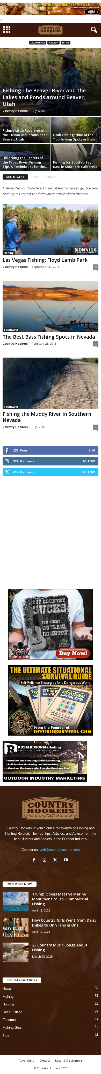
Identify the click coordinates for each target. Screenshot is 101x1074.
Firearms (9, 1020)
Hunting (8, 1004)
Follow (89, 461)
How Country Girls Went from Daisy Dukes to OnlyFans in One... (64, 923)
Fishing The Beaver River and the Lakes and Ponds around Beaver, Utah (44, 97)
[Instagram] (45, 860)
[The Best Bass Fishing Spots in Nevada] (50, 306)
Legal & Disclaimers (68, 1060)
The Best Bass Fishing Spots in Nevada (49, 337)
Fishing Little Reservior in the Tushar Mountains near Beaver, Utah (25, 135)
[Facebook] (35, 860)
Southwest (11, 329)
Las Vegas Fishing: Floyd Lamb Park (45, 260)
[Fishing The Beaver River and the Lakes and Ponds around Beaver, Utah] (50, 82)
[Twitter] (56, 860)
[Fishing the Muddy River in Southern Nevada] (50, 383)
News (7, 989)
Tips (6, 1035)
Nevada (53, 42)
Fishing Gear (12, 1027)
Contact (44, 1060)
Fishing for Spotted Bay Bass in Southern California (75, 164)
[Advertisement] (50, 532)
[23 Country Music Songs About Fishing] (15, 952)
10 (95, 267)
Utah (65, 42)
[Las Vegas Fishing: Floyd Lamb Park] (50, 229)
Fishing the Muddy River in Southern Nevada (47, 417)
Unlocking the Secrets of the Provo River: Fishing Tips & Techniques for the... (25, 162)
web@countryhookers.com (60, 850)
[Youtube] (66, 860)
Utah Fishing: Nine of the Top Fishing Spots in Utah (74, 137)
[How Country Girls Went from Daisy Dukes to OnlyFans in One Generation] (15, 927)
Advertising (26, 1060)
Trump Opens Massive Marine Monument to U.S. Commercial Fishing (60, 899)
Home (35, 177)
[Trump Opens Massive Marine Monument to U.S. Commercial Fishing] (15, 901)
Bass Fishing (12, 1012)
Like (92, 450)
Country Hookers (15, 111)
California (38, 42)
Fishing (9, 253)
